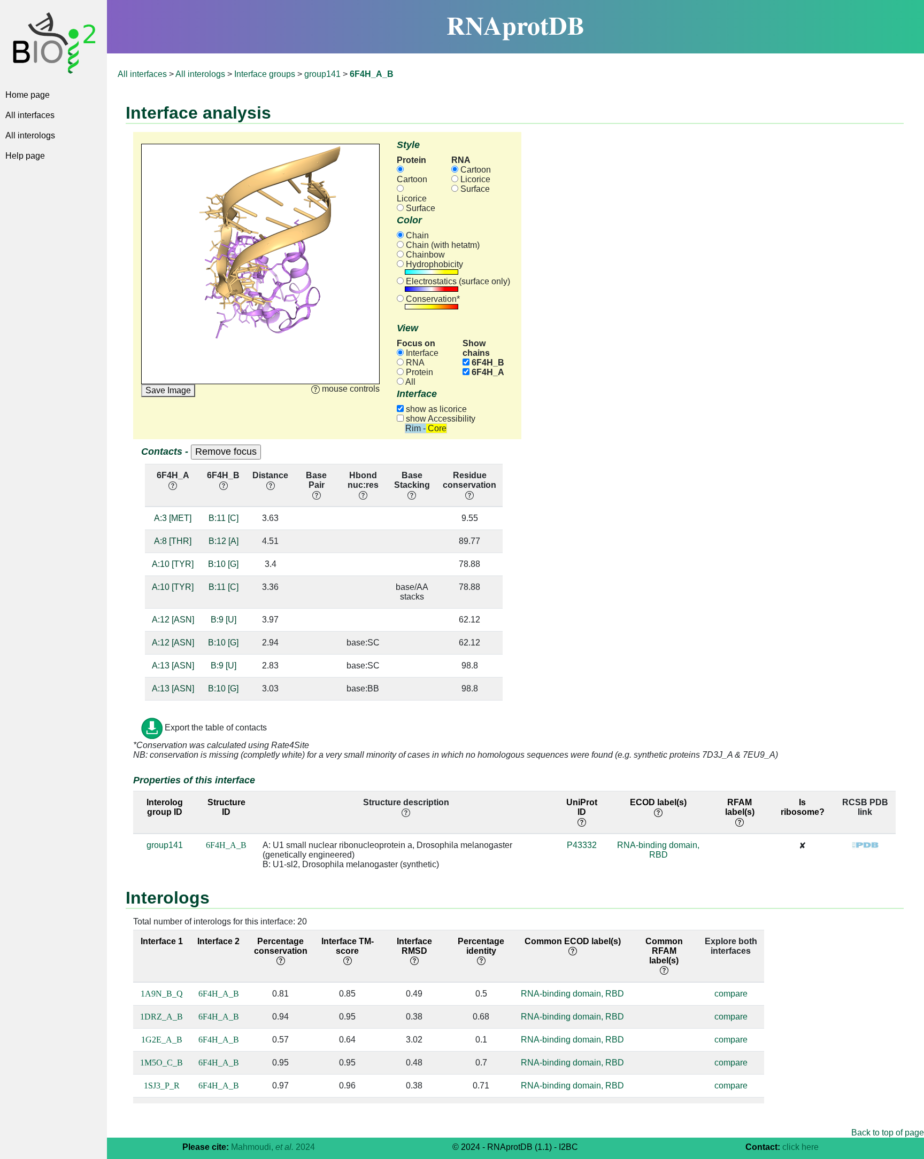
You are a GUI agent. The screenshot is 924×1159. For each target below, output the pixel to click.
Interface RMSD (414, 946)
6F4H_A (486, 372)
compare (731, 993)
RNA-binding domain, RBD (658, 850)
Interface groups (264, 74)
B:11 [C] (223, 518)
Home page (27, 94)
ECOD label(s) (658, 802)
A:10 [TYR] (173, 564)
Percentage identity (481, 946)
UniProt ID (581, 807)
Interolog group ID (165, 807)
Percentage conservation (280, 946)
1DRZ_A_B (161, 1016)
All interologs (30, 135)
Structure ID (226, 807)
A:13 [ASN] (173, 665)
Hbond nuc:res (363, 480)
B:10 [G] (223, 564)
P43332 (582, 845)
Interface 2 (218, 941)
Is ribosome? (803, 807)
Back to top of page (887, 1132)
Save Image (168, 390)
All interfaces (30, 115)
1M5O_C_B (161, 1062)
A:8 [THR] (172, 541)
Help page (25, 155)
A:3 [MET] (172, 518)
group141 (322, 74)
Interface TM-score (347, 946)
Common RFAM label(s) (664, 951)
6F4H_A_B (226, 845)
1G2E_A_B (161, 1039)
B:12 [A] (223, 541)
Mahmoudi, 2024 (273, 1147)
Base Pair (316, 480)
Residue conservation (469, 480)
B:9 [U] (223, 619)
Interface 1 (162, 941)
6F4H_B (486, 362)
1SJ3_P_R (162, 1085)
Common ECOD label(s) (573, 941)
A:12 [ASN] (173, 619)
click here (800, 1147)
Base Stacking (412, 480)
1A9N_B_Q (162, 993)
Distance (270, 475)
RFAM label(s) (739, 807)
